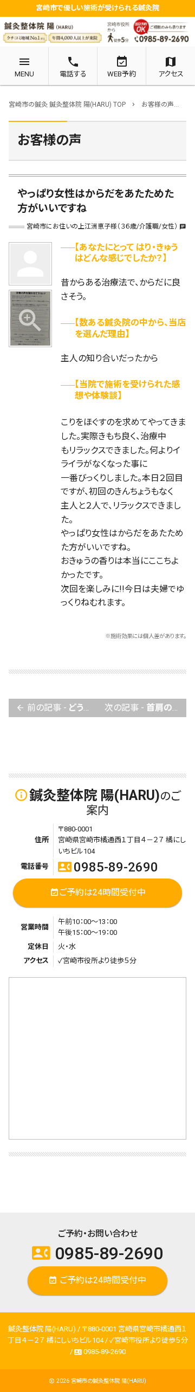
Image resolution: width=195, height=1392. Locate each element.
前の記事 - (57, 707)
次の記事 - (145, 707)
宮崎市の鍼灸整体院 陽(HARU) (108, 1380)
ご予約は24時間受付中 (98, 892)
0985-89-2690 (108, 867)
